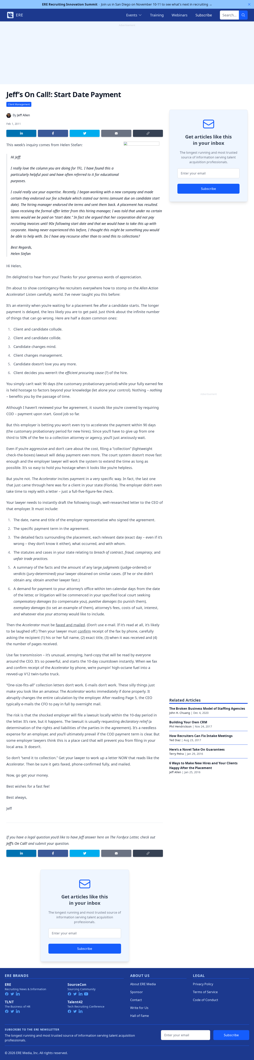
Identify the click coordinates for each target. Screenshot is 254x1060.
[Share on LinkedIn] (21, 133)
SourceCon (76, 984)
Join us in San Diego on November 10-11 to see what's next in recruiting (127, 4)
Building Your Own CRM (188, 722)
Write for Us (139, 1008)
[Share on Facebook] (53, 133)
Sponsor (136, 992)
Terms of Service (205, 992)
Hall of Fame (139, 1016)
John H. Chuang (179, 713)
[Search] (243, 15)
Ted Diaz (175, 740)
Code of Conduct (205, 1000)
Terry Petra (176, 754)
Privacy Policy (203, 984)
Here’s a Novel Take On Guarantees (197, 749)
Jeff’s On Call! (16, 843)
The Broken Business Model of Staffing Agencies (207, 708)
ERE (8, 984)
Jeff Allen (23, 115)
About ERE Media (143, 984)
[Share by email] (116, 133)
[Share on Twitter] (85, 133)
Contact (136, 1000)
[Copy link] (148, 133)
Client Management (19, 104)
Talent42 (75, 1001)
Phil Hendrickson (180, 726)
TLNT (9, 1001)
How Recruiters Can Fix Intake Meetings (201, 736)
